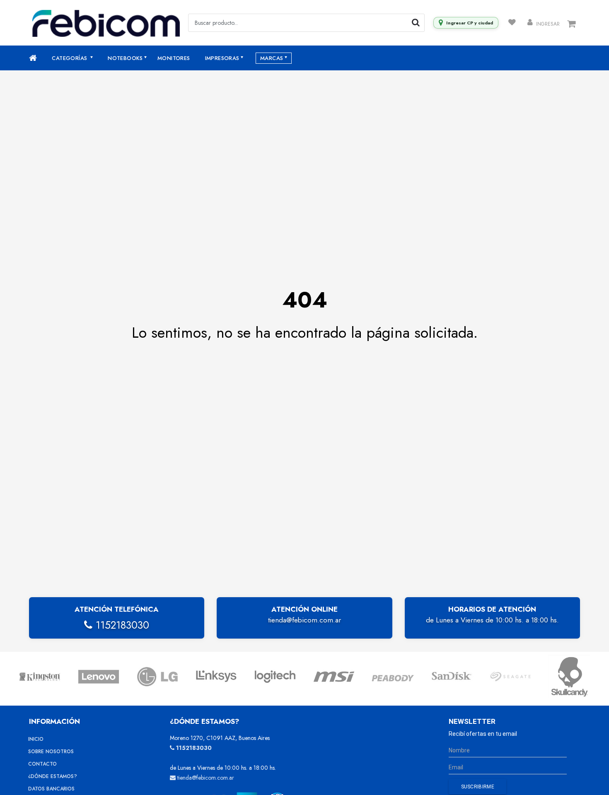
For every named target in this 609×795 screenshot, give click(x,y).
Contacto (42, 764)
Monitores (173, 58)
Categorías (70, 58)
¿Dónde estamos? (52, 776)
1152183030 (120, 624)
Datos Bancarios (51, 789)
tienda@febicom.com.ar (304, 620)
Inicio (36, 739)
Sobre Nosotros (51, 751)
